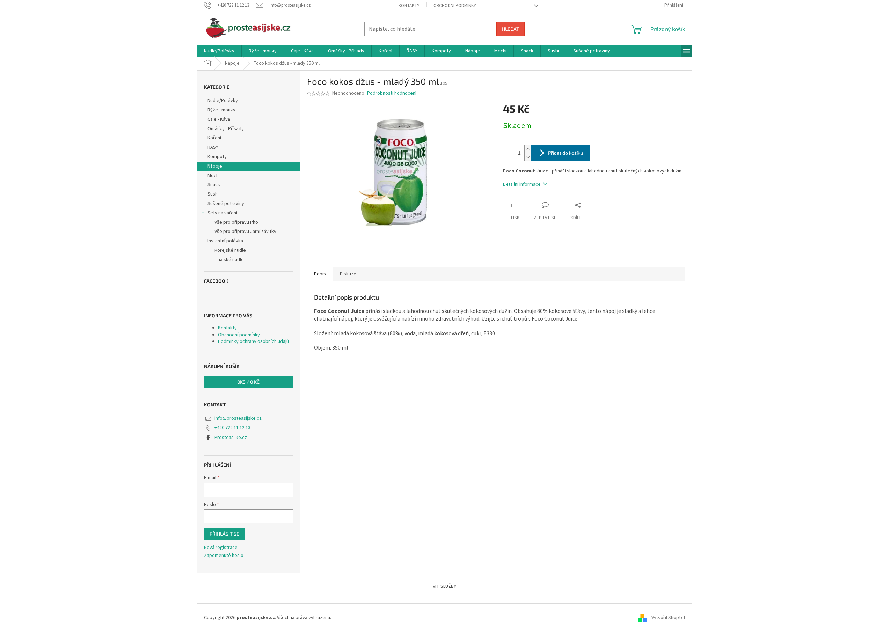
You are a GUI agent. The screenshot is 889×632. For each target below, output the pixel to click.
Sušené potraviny (225, 203)
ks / (248, 382)
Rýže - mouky (221, 109)
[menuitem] (219, 51)
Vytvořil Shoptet (668, 617)
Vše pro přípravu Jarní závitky (245, 231)
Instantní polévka (225, 240)
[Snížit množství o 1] (527, 157)
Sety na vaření (222, 213)
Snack (213, 184)
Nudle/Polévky (222, 100)
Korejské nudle (230, 250)
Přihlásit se (224, 534)
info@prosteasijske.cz (238, 418)
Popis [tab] (320, 274)
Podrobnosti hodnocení (391, 93)
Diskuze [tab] (348, 274)
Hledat (510, 29)
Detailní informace (522, 184)
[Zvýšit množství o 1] (527, 149)
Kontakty (409, 5)
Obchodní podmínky (454, 5)
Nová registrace (221, 547)
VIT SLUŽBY (444, 586)
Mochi (213, 175)
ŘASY (212, 147)
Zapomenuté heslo (223, 555)
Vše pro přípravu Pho (236, 222)
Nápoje (214, 166)
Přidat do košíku (565, 153)
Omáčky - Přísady (225, 128)
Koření (214, 137)
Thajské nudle (229, 259)
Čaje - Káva (218, 119)
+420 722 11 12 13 (232, 427)
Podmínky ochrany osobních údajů (253, 341)
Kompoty (217, 156)
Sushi (213, 194)
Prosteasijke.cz (230, 437)
